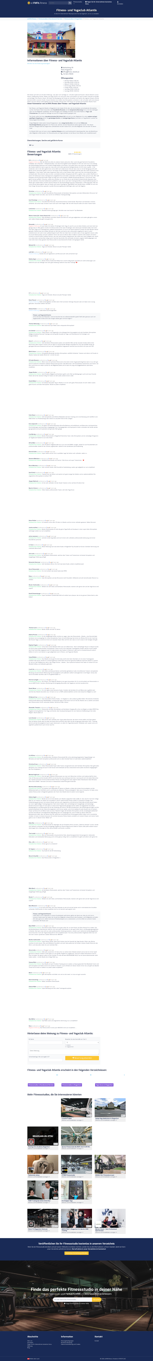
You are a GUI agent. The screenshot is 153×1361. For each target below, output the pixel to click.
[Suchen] (70, 2)
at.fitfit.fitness (31, 19)
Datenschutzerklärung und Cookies (70, 1344)
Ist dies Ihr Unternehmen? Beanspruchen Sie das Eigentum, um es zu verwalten (76, 13)
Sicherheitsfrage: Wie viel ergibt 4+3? (39, 1057)
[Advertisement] (102, 34)
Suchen (97, 1300)
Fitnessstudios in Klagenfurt (73, 19)
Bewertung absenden (83, 1058)
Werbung (29, 1346)
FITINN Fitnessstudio (68, 1175)
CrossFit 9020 (67, 1118)
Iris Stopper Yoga (67, 1201)
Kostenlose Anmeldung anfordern (76, 1253)
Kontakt (97, 1341)
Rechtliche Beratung (66, 1342)
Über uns (29, 1341)
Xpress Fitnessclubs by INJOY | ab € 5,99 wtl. (76, 1147)
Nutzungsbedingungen (67, 1341)
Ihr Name (31, 1039)
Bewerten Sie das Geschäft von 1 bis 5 (75, 1039)
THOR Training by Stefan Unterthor (39, 1201)
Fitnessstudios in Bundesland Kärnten (50, 19)
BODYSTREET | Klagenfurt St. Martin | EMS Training (75, 1229)
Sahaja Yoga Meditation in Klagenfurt (107, 1118)
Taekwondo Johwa (33, 1175)
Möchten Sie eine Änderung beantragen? (38, 63)
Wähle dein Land (34, 1359)
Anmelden (120, 4)
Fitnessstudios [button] (77, 2)
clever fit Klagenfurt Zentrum (37, 1229)
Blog (28, 1347)
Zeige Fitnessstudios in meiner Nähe (77, 1303)
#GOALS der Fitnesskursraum (104, 1175)
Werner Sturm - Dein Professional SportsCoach (106, 1229)
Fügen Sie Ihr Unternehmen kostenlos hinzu (98, 3)
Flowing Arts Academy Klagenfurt (39, 1147)
